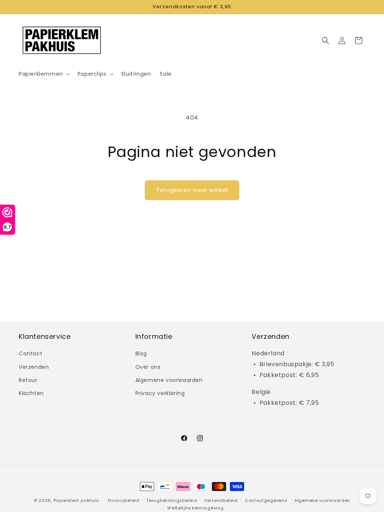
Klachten (31, 393)
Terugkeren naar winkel (192, 190)
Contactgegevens (266, 500)
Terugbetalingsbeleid (171, 500)
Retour (28, 380)
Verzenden (34, 367)
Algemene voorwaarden (169, 380)
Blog (141, 353)
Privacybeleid (124, 500)
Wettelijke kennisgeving (195, 508)
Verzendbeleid (221, 500)
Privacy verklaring (160, 393)
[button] (43, 74)
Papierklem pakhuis (77, 500)
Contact (30, 353)
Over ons (148, 367)
